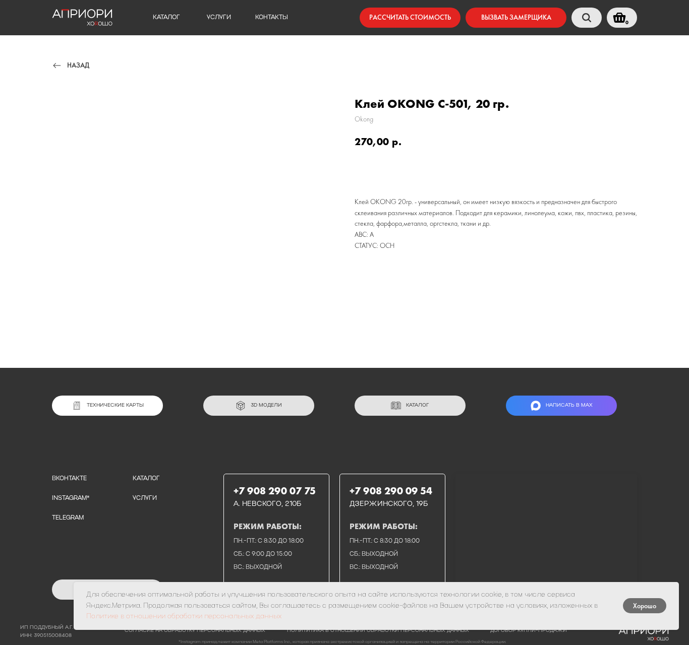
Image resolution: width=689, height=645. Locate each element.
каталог (166, 18)
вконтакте (69, 479)
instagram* (70, 498)
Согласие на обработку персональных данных (195, 630)
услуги (219, 18)
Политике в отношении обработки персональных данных (183, 616)
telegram (68, 518)
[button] (516, 18)
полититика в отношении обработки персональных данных (378, 630)
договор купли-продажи (528, 630)
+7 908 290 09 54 (391, 490)
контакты (271, 18)
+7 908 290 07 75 (275, 490)
